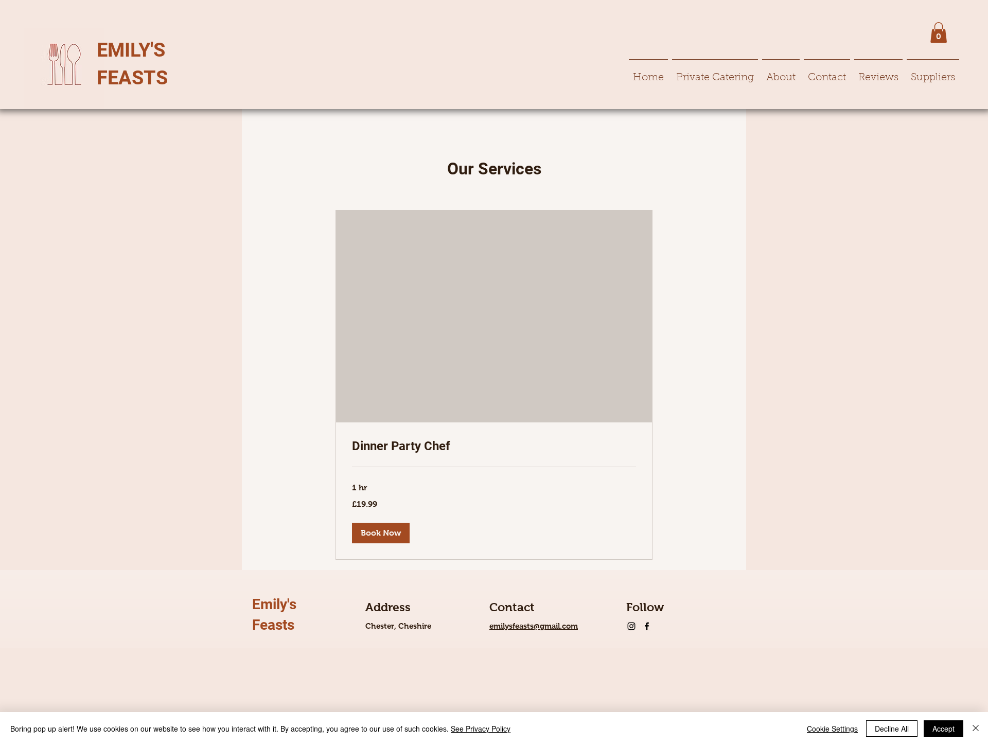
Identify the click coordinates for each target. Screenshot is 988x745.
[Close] (975, 728)
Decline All (892, 728)
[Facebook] (647, 626)
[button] (938, 32)
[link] (494, 446)
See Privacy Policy (480, 728)
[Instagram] (631, 626)
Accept (943, 728)
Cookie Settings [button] (832, 728)
